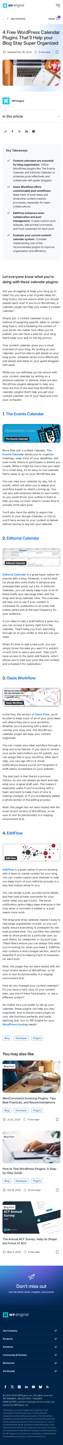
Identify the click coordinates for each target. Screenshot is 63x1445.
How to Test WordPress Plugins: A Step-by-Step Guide (29, 1171)
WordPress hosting (15, 1024)
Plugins (37, 1038)
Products (8, 1339)
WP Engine (18, 100)
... (3, 18)
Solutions (8, 1347)
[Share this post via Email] (33, 131)
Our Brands (9, 1371)
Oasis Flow (42, 714)
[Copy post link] (5, 131)
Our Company (10, 1330)
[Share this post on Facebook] (12, 131)
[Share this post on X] (19, 131)
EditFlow (15, 833)
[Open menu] (58, 5)
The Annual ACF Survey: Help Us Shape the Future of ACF (29, 1241)
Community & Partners (15, 1355)
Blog (6, 1038)
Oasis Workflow (21, 678)
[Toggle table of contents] (59, 116)
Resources (9, 1363)
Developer (21, 1038)
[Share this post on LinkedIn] (26, 131)
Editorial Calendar (23, 538)
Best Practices (18, 18)
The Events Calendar (25, 414)
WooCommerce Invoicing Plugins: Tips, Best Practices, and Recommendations (29, 1100)
